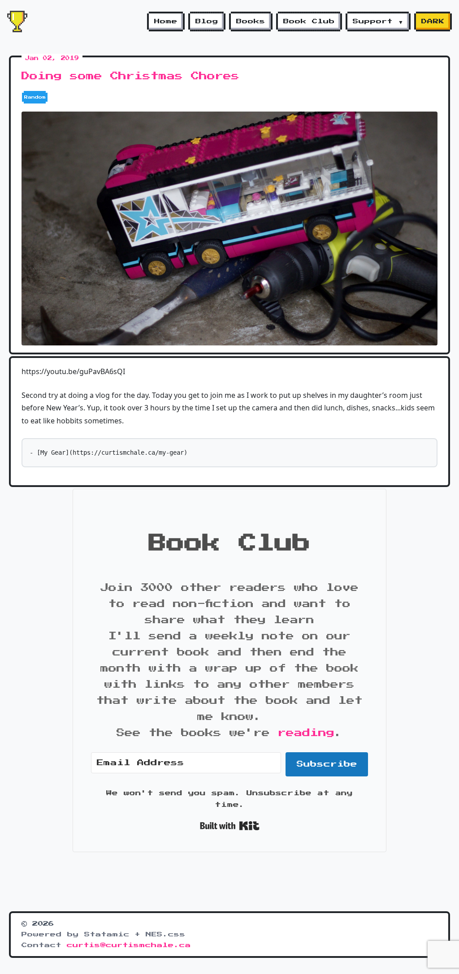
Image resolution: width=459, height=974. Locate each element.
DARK (433, 21)
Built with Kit (230, 826)
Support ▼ (378, 21)
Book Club (309, 21)
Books (250, 21)
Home (166, 21)
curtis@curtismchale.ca (129, 945)
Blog (206, 21)
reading (306, 733)
